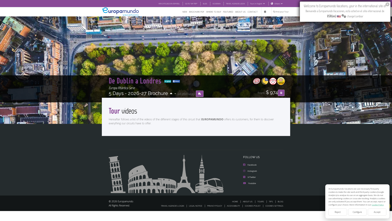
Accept (377, 212)
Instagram (252, 171)
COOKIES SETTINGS (274, 205)
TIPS (271, 201)
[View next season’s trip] (171, 93)
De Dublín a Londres (136, 80)
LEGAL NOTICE (195, 205)
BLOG (205, 3)
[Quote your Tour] (281, 93)
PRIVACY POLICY (214, 205)
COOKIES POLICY (252, 205)
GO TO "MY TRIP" (191, 3)
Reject (338, 212)
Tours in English (256, 3)
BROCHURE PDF (196, 11)
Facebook (252, 164)
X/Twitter (252, 177)
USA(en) (277, 3)
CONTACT (253, 11)
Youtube (252, 183)
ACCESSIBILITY (233, 205)
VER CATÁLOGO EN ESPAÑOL (169, 3)
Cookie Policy (378, 204)
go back (168, 81)
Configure (357, 212)
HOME (235, 201)
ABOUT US (240, 11)
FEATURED (228, 11)
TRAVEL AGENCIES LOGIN (235, 3)
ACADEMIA (217, 3)
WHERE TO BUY (213, 11)
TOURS (260, 201)
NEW (185, 11)
